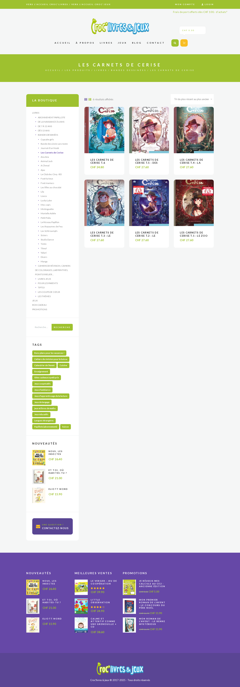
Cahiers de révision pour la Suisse (50, 359)
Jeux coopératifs (42, 383)
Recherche (62, 327)
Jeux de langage (42, 402)
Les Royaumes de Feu (52, 226)
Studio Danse (47, 239)
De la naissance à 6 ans (51, 121)
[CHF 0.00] (183, 42)
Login (209, 4)
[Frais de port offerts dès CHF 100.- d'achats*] (120, 26)
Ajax (43, 170)
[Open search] (175, 43)
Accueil (53, 70)
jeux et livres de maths (45, 408)
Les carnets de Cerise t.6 (102, 161)
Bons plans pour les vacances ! (49, 353)
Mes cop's (46, 204)
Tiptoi (41, 287)
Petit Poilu (46, 217)
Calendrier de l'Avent (44, 365)
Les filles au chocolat (51, 187)
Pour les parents (48, 283)
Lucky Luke (46, 200)
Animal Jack (46, 161)
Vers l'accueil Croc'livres (47, 4)
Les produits (78, 70)
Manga (44, 261)
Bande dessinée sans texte (54, 143)
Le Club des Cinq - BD (51, 174)
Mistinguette (47, 209)
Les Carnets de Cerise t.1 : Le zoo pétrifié (194, 235)
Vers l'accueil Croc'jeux (91, 4)
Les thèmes (44, 296)
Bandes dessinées (128, 70)
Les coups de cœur (49, 292)
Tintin (43, 243)
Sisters (44, 235)
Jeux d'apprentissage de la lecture (50, 396)
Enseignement (41, 371)
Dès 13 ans (44, 130)
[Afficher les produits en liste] (89, 99)
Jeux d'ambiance (42, 390)
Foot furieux (47, 178)
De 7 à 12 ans (45, 126)
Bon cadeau (39, 304)
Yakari (44, 252)
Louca (44, 196)
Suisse (65, 426)
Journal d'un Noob (50, 148)
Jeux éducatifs (41, 414)
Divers (44, 257)
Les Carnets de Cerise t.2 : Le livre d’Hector (146, 235)
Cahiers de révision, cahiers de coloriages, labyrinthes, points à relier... (52, 270)
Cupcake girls (47, 139)
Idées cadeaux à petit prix (46, 377)
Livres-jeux (44, 278)
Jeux (35, 300)
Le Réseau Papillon (50, 222)
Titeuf (44, 248)
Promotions (39, 309)
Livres (100, 70)
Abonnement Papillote (51, 117)
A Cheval (45, 165)
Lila (42, 191)
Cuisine (63, 365)
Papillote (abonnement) (45, 426)
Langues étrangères (44, 420)
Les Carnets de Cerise (52, 152)
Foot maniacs (47, 183)
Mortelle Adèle (48, 213)
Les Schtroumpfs (49, 231)
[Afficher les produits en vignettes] (85, 99)
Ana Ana (45, 156)
